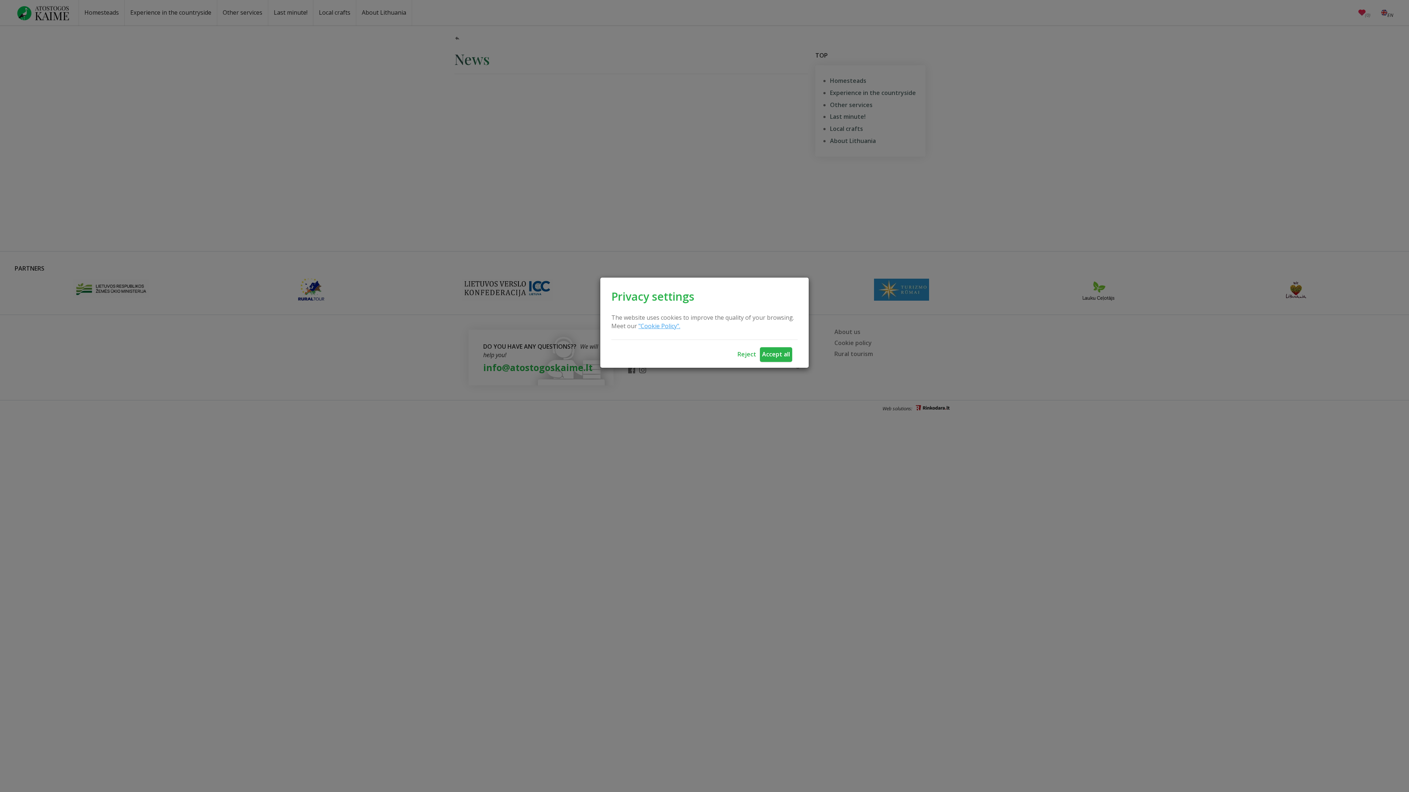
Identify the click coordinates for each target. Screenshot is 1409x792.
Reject (747, 354)
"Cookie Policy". (659, 326)
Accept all (776, 354)
